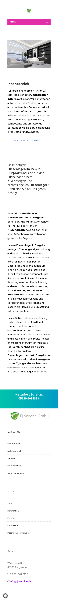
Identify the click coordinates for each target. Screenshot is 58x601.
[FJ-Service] (29, 12)
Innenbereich (13, 443)
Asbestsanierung (15, 473)
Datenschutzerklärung (18, 532)
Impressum (12, 525)
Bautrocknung (14, 465)
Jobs (9, 503)
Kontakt (11, 518)
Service (11, 458)
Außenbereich (14, 451)
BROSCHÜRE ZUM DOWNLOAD (28, 140)
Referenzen (13, 510)
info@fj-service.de (20, 581)
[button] (5, 595)
